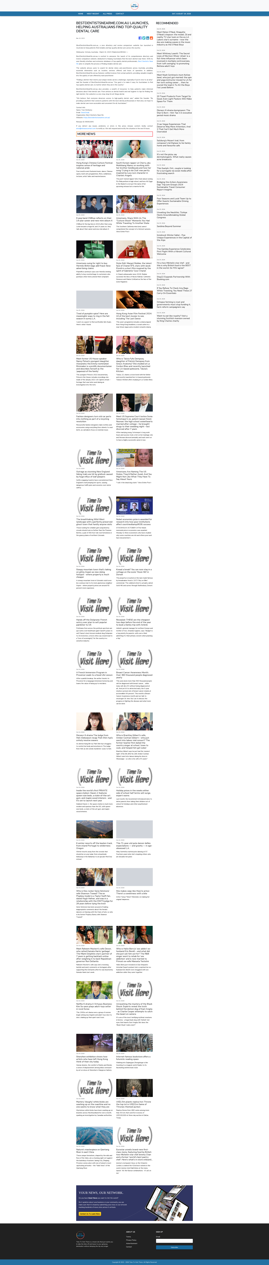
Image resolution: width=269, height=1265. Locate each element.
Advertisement (131, 1243)
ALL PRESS (107, 14)
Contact (129, 1247)
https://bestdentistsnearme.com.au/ (96, 117)
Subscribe (174, 1247)
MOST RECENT (93, 14)
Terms (128, 1237)
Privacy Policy (131, 1240)
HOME (80, 14)
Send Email (85, 112)
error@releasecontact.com (86, 128)
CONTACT (120, 14)
